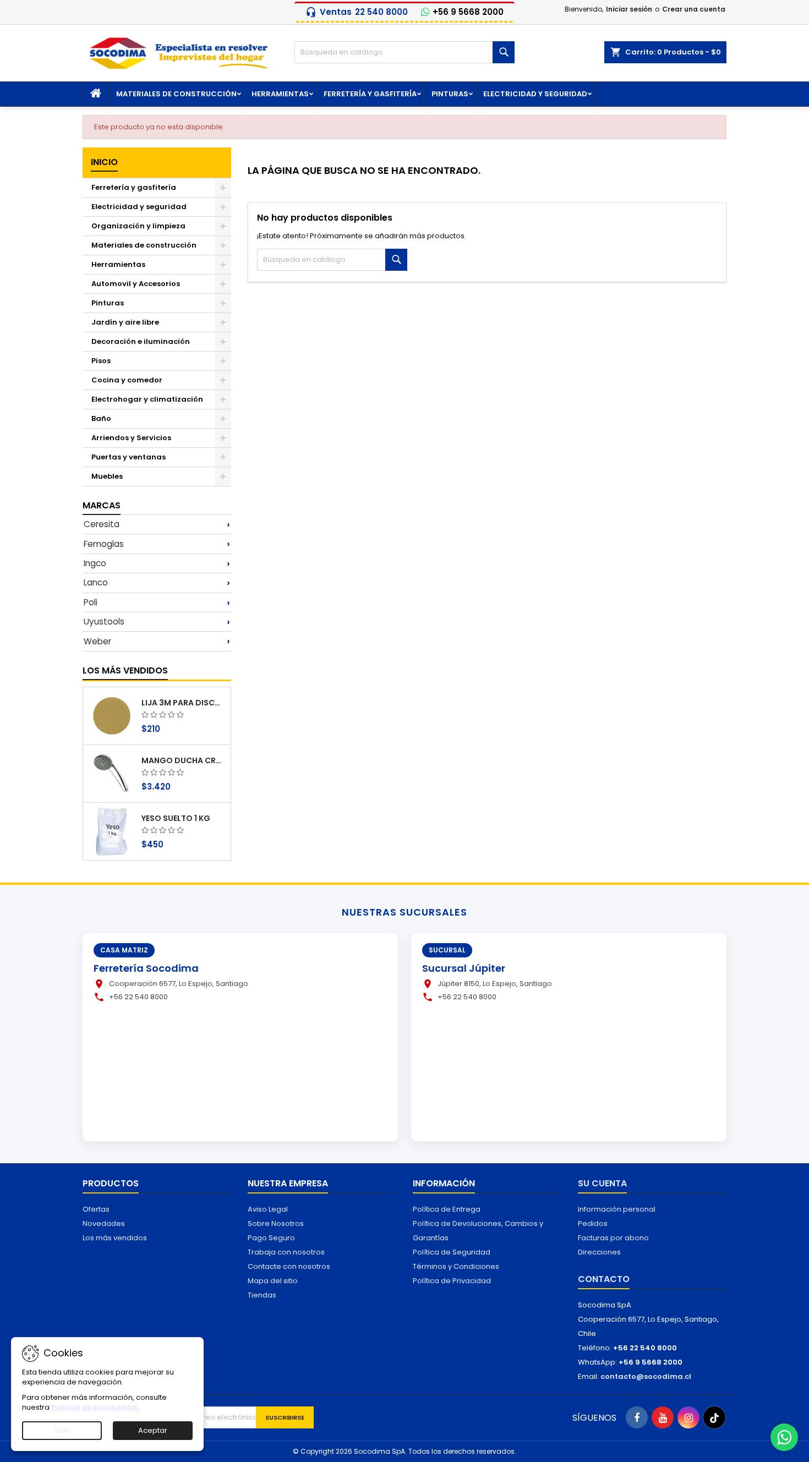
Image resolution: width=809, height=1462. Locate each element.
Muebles (107, 476)
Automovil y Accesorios (135, 283)
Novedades (104, 1223)
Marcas (102, 505)
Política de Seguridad (451, 1252)
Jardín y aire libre (125, 322)
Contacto (604, 1279)
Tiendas (262, 1295)
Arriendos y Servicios (131, 437)
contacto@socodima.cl (645, 1376)
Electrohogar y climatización (147, 399)
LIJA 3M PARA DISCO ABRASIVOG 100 (183, 702)
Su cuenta (602, 1183)
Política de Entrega (446, 1209)
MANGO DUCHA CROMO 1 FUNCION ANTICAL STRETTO (183, 760)
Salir (62, 1430)
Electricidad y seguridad (535, 94)
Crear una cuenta (693, 9)
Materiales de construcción (176, 94)
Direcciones (599, 1252)
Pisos (101, 360)
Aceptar (152, 1430)
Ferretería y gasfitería (370, 94)
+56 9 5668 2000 (468, 12)
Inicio (104, 162)
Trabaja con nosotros (286, 1252)
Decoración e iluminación (140, 341)
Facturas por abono (613, 1238)
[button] (157, 524)
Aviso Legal (268, 1209)
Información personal (616, 1209)
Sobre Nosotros (276, 1223)
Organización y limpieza (138, 226)
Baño (101, 418)
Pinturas (449, 94)
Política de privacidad (94, 1407)
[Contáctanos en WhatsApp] (784, 1437)
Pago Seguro (271, 1238)
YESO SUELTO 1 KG (175, 818)
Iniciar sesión (629, 9)
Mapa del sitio (273, 1280)
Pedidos (593, 1223)
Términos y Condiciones (456, 1266)
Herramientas (280, 94)
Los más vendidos (125, 670)
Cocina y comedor (126, 380)
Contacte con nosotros (289, 1266)
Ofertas (96, 1209)
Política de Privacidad (452, 1280)
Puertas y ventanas (128, 457)
